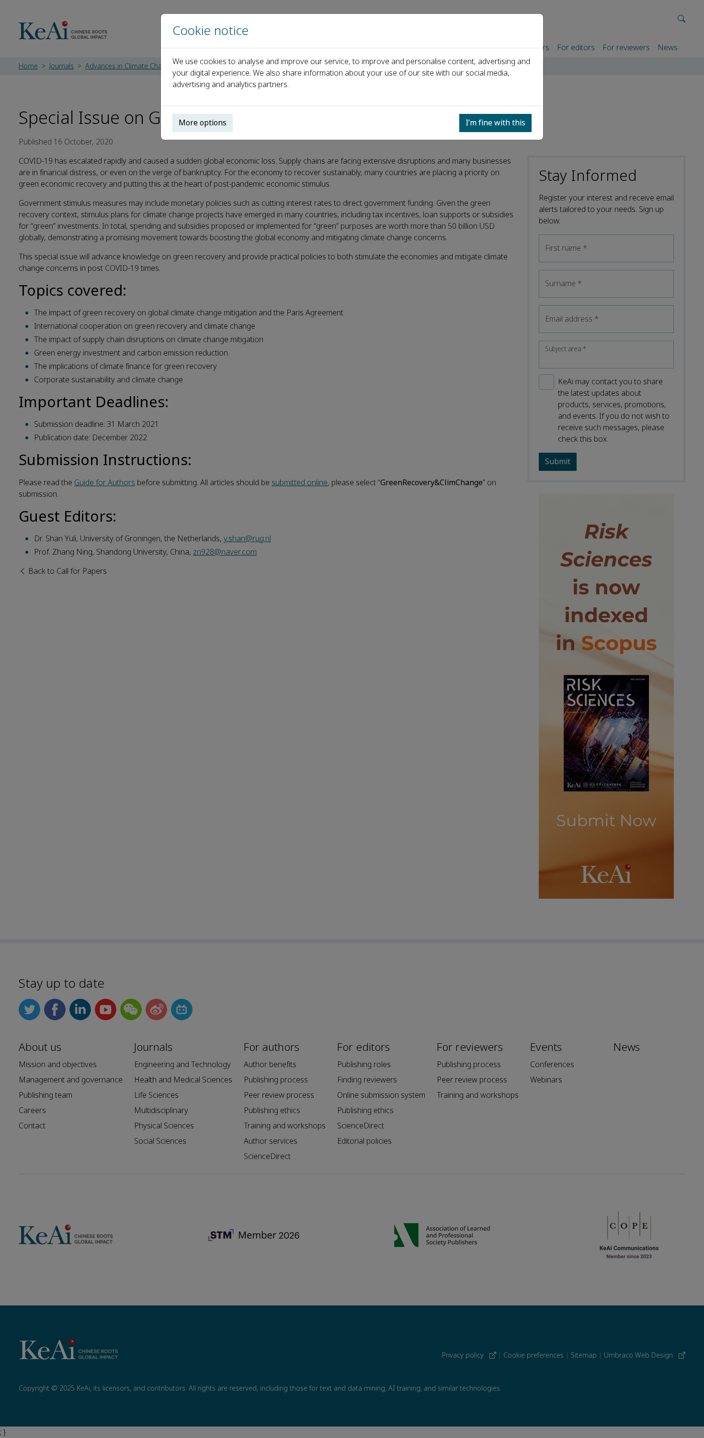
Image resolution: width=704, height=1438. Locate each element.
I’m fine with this (495, 122)
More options (203, 122)
